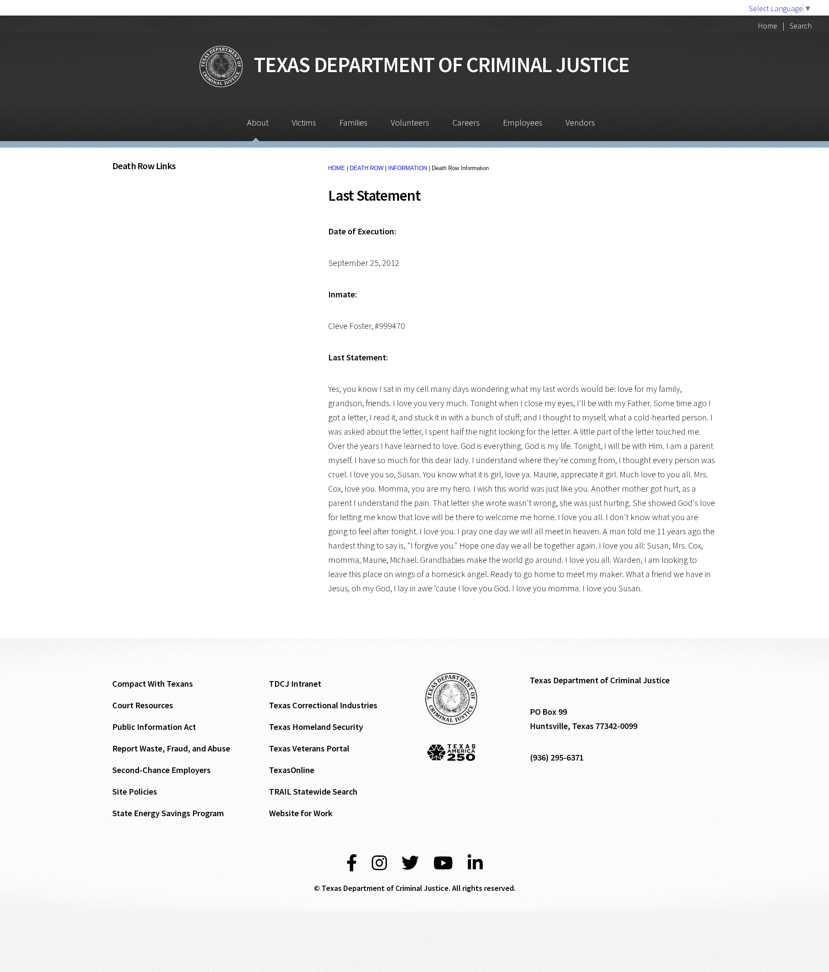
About (258, 122)
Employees (522, 122)
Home (767, 26)
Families (353, 122)
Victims (304, 122)
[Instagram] (379, 863)
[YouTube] (443, 863)
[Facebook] (351, 863)
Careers (466, 122)
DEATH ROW (366, 168)
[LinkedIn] (475, 863)
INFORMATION (407, 168)
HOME (336, 168)
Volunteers (410, 122)
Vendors (580, 122)
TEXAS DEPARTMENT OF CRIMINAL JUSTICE (436, 64)
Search (801, 26)
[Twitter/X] (410, 863)
